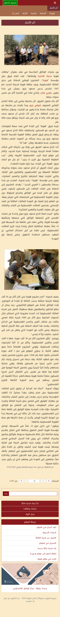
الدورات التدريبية (49, 532)
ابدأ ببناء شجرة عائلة (30, 503)
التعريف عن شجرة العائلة (46, 538)
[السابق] (43, 481)
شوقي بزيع (35, 105)
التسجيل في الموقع (47, 543)
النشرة (33, 13)
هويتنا (52, 13)
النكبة (25, 13)
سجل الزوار (30, 514)
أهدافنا (43, 13)
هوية (45, 80)
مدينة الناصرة (45, 76)
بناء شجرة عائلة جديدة (47, 548)
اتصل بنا (15, 13)
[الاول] (48, 481)
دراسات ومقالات (30, 509)
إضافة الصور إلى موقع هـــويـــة (43, 554)
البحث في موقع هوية (47, 559)
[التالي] (27, 481)
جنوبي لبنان (46, 93)
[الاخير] (21, 481)
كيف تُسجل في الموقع (46, 527)
